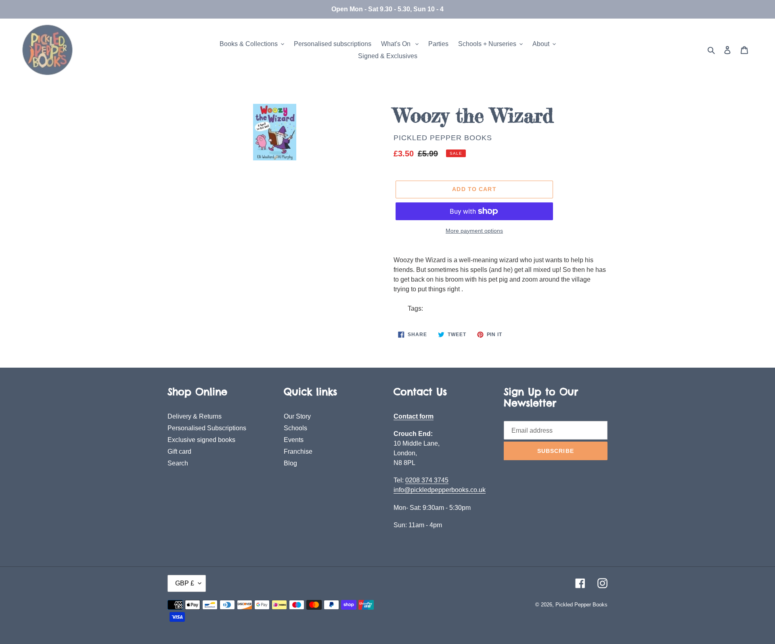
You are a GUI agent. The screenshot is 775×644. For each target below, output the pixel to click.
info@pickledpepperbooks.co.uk (440, 489)
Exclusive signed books (201, 439)
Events (294, 439)
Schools (295, 428)
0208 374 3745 (426, 480)
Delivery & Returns (195, 416)
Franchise (298, 451)
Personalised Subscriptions (207, 428)
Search (178, 463)
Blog (290, 463)
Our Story (297, 416)
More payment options (474, 230)
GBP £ (184, 583)
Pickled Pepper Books (443, 138)
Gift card (179, 451)
